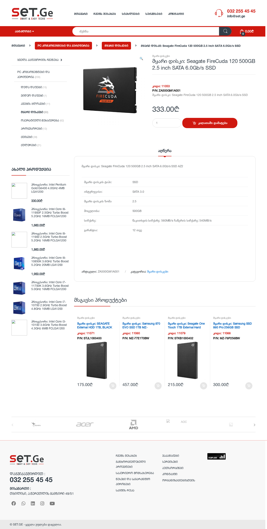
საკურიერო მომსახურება (135, 473)
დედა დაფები (34, 87)
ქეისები (29, 137)
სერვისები (153, 13)
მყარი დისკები (116, 45)
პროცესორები (34, 128)
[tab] (164, 152)
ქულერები (31, 145)
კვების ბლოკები (35, 103)
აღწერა (164, 151)
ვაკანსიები (170, 455)
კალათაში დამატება (212, 123)
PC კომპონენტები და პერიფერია (63, 45)
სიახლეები (131, 13)
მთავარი (81, 13)
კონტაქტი (176, 13)
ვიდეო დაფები (34, 95)
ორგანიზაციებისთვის (178, 480)
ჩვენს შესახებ (104, 13)
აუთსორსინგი (172, 468)
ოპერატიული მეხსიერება (42, 120)
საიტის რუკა (125, 490)
